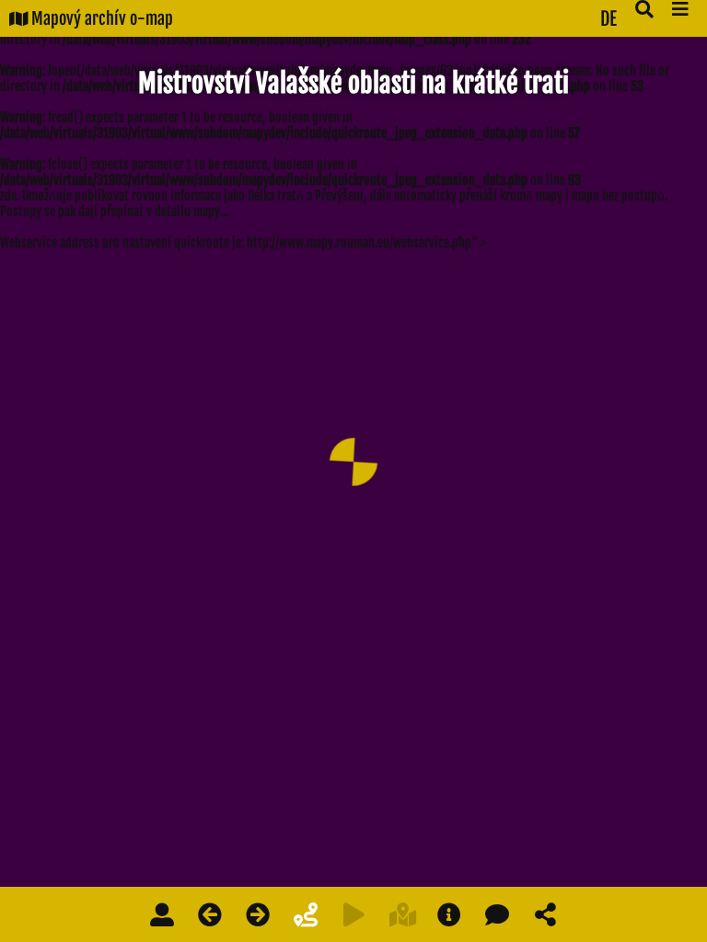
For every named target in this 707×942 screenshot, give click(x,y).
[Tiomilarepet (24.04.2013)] (258, 914)
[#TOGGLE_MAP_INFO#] (449, 914)
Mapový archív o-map (100, 18)
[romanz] (162, 914)
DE (608, 18)
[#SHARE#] (545, 914)
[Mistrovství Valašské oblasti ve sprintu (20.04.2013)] (210, 914)
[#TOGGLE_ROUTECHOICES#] (305, 914)
